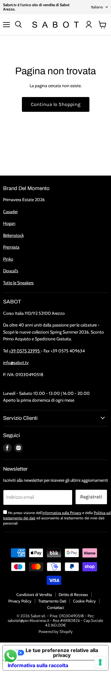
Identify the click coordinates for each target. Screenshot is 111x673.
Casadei (10, 211)
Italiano (97, 7)
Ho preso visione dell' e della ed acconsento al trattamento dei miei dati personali (57, 518)
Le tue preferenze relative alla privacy (62, 652)
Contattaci (55, 607)
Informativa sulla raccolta (38, 665)
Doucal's (10, 271)
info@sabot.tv (16, 362)
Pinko (8, 259)
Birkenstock (13, 235)
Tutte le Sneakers (18, 283)
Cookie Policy (84, 600)
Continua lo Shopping (55, 104)
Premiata (11, 247)
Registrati (91, 497)
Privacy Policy (19, 600)
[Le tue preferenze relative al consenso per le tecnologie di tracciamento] (100, 662)
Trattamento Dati (52, 600)
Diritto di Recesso (73, 594)
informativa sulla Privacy (61, 512)
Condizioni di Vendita (34, 594)
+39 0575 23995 (25, 351)
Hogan (9, 223)
